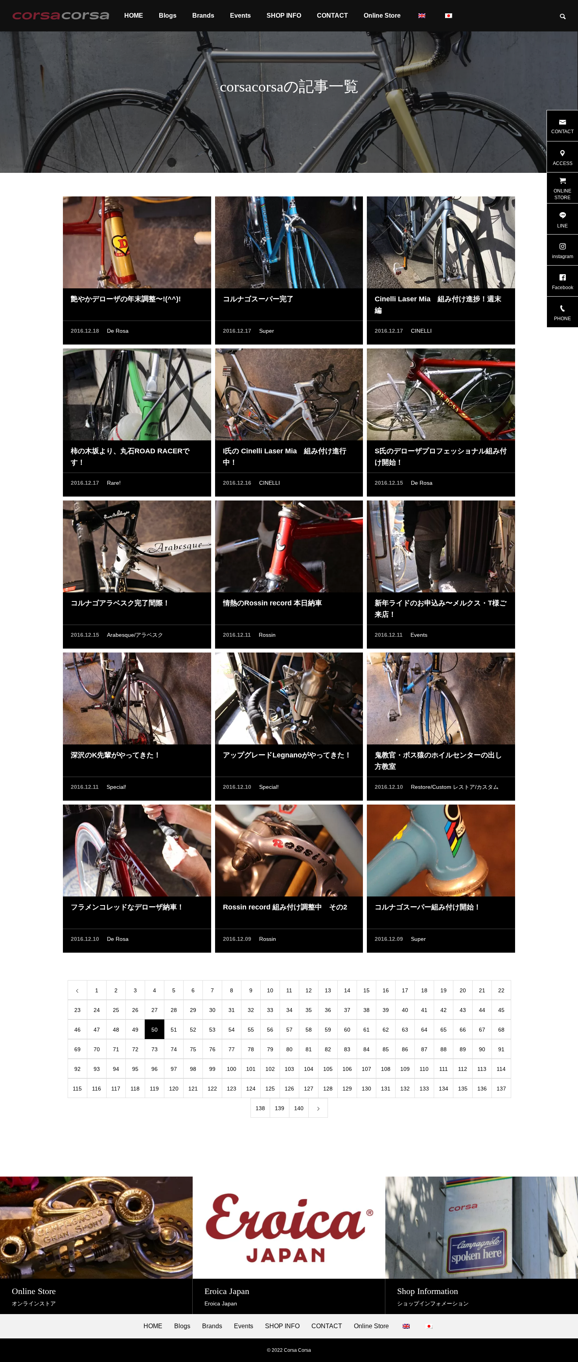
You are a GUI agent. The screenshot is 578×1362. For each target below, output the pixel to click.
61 (366, 1030)
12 (309, 990)
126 (289, 1088)
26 (135, 1010)
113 (481, 1069)
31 (231, 1010)
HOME (133, 15)
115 (77, 1088)
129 (347, 1088)
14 (347, 990)
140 (299, 1108)
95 (135, 1069)
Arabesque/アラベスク (135, 635)
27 (154, 1010)
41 (424, 1010)
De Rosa (118, 331)
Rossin (267, 635)
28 (174, 1010)
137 (501, 1088)
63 (405, 1030)
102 (270, 1069)
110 (424, 1069)
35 (309, 1010)
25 (116, 1010)
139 (279, 1108)
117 (115, 1088)
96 (154, 1069)
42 (443, 1010)
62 (386, 1030)
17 (405, 990)
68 (501, 1030)
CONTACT (332, 15)
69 (77, 1049)
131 (385, 1088)
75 (193, 1049)
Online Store (382, 15)
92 (77, 1069)
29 (193, 1010)
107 (366, 1069)
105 (328, 1069)
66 (463, 1030)
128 (328, 1088)
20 (463, 990)
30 (212, 1010)
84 (366, 1049)
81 (309, 1049)
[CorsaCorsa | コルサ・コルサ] (60, 15)
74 (174, 1049)
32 (251, 1010)
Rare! (114, 483)
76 (212, 1049)
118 (135, 1088)
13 (328, 990)
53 (212, 1030)
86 (405, 1049)
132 (405, 1088)
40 (405, 1010)
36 (328, 1010)
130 (366, 1088)
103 (289, 1069)
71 (116, 1049)
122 (212, 1088)
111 (443, 1069)
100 (231, 1069)
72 (135, 1049)
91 (501, 1049)
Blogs (168, 15)
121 (193, 1088)
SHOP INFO (284, 15)
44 (482, 1010)
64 (424, 1030)
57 (289, 1030)
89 (463, 1049)
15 (366, 990)
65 (443, 1030)
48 (116, 1030)
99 (212, 1069)
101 (251, 1069)
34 (289, 1010)
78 (251, 1049)
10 (270, 990)
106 (347, 1069)
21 (482, 990)
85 (386, 1049)
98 (193, 1069)
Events (240, 15)
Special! (116, 787)
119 (154, 1088)
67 (482, 1030)
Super (266, 331)
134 (443, 1088)
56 (270, 1030)
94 (116, 1069)
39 (386, 1010)
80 (289, 1049)
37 (347, 1010)
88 (443, 1049)
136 (482, 1088)
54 (231, 1030)
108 (385, 1069)
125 (270, 1088)
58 (309, 1030)
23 (77, 1010)
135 (463, 1088)
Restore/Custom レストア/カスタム (455, 787)
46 (77, 1030)
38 (366, 1010)
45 (501, 1010)
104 (308, 1069)
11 (289, 990)
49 (135, 1030)
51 (174, 1030)
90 (482, 1049)
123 (231, 1088)
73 (154, 1049)
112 (462, 1069)
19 (443, 990)
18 (424, 990)
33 (270, 1010)
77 (231, 1049)
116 (96, 1088)
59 (328, 1030)
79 (270, 1049)
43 (463, 1010)
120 (174, 1088)
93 (97, 1069)
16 (386, 990)
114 (501, 1069)
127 (308, 1088)
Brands (203, 15)
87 (424, 1049)
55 (251, 1030)
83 (347, 1049)
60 (347, 1030)
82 (328, 1049)
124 (251, 1088)
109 (405, 1069)
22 (501, 990)
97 (174, 1069)
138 (260, 1108)
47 (97, 1030)
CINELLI (421, 331)
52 (193, 1030)
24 (97, 1010)
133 (424, 1088)
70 (97, 1049)
